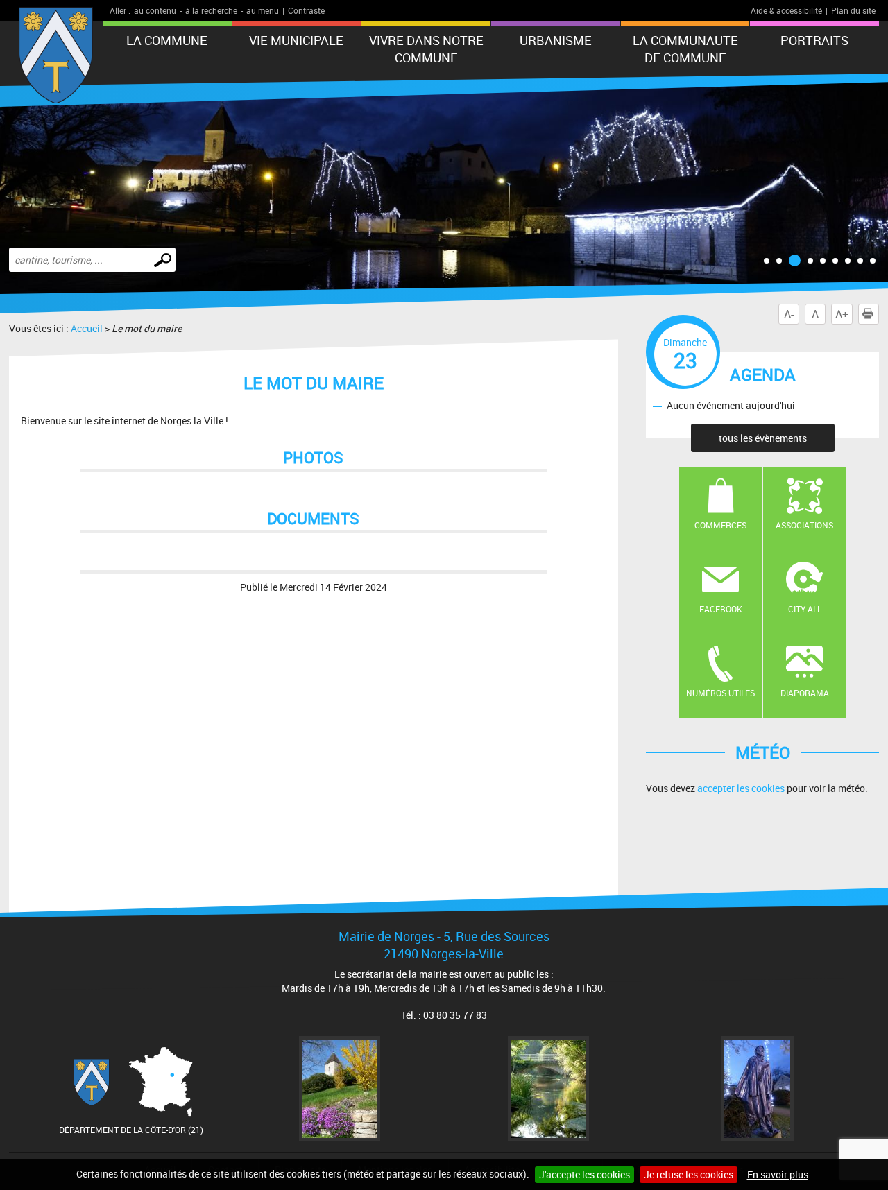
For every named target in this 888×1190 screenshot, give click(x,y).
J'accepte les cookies (584, 1174)
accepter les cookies (741, 788)
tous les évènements (763, 438)
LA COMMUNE (166, 40)
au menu (262, 10)
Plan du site (853, 10)
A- (789, 314)
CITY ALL (804, 608)
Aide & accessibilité (786, 10)
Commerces (720, 525)
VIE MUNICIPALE (296, 40)
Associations (804, 525)
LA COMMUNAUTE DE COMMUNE (685, 49)
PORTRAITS (814, 40)
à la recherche (211, 10)
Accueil (87, 328)
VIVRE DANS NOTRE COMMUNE (426, 49)
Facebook (720, 608)
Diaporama (804, 692)
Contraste (306, 10)
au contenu (155, 10)
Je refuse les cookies (688, 1174)
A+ (841, 314)
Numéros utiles (720, 692)
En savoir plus (777, 1174)
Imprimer (878, 314)
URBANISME (556, 40)
